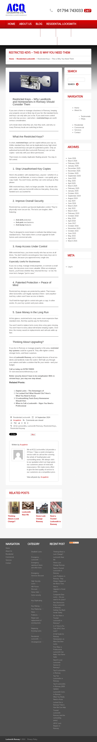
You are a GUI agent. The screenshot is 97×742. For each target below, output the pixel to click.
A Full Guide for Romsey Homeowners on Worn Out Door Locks (58, 639)
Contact (48, 32)
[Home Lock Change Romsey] (42, 508)
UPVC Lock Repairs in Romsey (57, 725)
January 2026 (73, 166)
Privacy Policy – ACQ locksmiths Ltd (31, 40)
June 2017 (72, 223)
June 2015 (72, 233)
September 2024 (74, 196)
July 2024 (71, 201)
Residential (78, 125)
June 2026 (72, 158)
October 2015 (73, 231)
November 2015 (74, 228)
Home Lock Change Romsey (40, 518)
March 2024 (72, 206)
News (33, 612)
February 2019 (73, 213)
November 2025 (74, 171)
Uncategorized (36, 642)
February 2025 (73, 188)
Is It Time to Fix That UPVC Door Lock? (59, 628)
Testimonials (85, 116)
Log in (70, 267)
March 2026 (72, 161)
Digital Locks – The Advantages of (30, 391)
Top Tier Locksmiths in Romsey (58, 678)
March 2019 (72, 211)
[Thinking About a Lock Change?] (14, 508)
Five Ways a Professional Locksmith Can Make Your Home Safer (59, 652)
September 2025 (74, 176)
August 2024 (73, 198)
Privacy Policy (32, 739)
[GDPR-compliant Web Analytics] (74, 543)
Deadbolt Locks (36, 552)
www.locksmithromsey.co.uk (26, 372)
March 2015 (72, 241)
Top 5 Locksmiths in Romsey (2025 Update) (59, 686)
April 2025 (72, 183)
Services (63, 32)
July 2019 (71, 208)
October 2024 (73, 193)
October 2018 (73, 216)
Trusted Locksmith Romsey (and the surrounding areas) (59, 715)
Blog (39, 23)
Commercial (79, 127)
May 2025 (72, 181)
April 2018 (72, 221)
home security (36, 595)
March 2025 (72, 186)
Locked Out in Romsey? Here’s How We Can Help (59, 704)
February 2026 (73, 163)
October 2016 (73, 226)
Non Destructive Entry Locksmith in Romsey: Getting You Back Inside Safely (59, 607)
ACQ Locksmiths (20, 426)
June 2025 (72, 178)
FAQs (83, 119)
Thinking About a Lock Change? (13, 518)
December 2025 (74, 168)
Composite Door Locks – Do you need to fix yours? (59, 597)
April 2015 (72, 238)
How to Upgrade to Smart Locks (59, 589)
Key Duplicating (36, 600)
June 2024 (72, 203)
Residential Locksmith (61, 23)
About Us (25, 23)
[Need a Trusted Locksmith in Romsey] (56, 508)
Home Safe (35, 592)
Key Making (35, 606)
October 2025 (73, 173)
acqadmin (17, 420)
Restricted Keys (50, 426)
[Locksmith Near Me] (28, 506)
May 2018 (72, 218)
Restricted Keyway (17, 428)
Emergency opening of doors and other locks (37, 565)
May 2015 (72, 236)
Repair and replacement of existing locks (36, 620)
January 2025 (73, 191)
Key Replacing (36, 609)
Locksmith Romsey (35, 426)
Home (11, 23)
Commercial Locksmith (23, 32)
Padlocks (34, 615)
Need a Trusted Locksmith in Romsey (58, 570)
